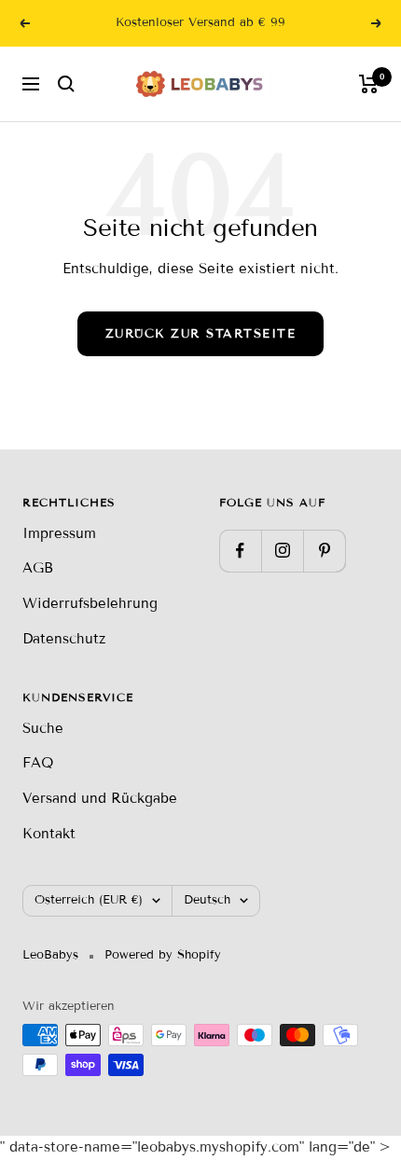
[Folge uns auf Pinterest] (324, 551)
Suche (42, 728)
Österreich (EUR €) (89, 899)
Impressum (59, 533)
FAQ (37, 762)
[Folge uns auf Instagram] (282, 551)
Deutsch (207, 899)
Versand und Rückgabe (99, 798)
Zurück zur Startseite (201, 333)
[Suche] (66, 84)
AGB (37, 567)
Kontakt (49, 833)
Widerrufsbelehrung (90, 603)
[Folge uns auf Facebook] (240, 551)
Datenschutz (63, 638)
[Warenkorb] (369, 84)
